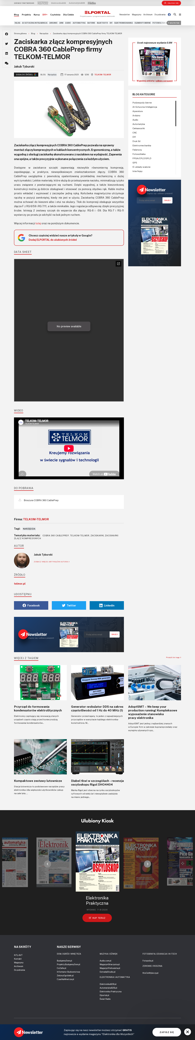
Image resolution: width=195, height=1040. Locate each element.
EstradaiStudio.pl (107, 972)
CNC (134, 132)
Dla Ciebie (68, 14)
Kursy (37, 14)
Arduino (53, 23)
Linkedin (109, 605)
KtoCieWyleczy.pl (150, 973)
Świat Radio (105, 999)
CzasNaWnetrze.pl (65, 979)
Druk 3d (136, 141)
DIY (111, 23)
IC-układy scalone (141, 167)
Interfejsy (137, 171)
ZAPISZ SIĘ (167, 1032)
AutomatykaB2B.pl (108, 988)
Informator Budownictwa (68, 972)
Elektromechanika (123, 23)
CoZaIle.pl (61, 968)
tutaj (38, 223)
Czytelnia (55, 14)
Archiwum (147, 14)
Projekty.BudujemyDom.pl (68, 964)
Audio (68, 23)
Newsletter (124, 14)
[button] (47, 864)
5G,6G (17, 23)
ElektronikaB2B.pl (108, 984)
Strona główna (20, 33)
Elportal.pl (104, 995)
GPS (134, 162)
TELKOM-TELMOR (102, 74)
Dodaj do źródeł (24, 74)
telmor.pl (20, 583)
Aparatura (137, 111)
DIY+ (45, 14)
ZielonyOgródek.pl (65, 975)
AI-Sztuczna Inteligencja (34, 23)
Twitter (71, 605)
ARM (61, 23)
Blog (16, 14)
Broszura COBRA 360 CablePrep (41, 500)
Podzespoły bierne (142, 102)
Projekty (26, 14)
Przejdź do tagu (173, 657)
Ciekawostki (138, 128)
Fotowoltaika (160, 23)
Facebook (33, 605)
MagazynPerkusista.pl (110, 968)
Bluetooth (102, 23)
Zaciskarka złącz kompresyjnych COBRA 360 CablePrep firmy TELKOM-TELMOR (87, 33)
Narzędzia (44, 33)
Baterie (91, 23)
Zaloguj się (173, 3)
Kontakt (18, 959)
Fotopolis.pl (147, 960)
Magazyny (136, 14)
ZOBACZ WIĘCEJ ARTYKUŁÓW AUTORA (51, 562)
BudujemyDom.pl (64, 960)
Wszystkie (174, 23)
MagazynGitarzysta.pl (110, 964)
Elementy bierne (143, 23)
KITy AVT (18, 955)
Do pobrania (159, 14)
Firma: (31, 519)
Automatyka (79, 23)
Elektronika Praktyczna (110, 991)
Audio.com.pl (105, 960)
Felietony (137, 149)
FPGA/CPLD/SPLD (141, 158)
